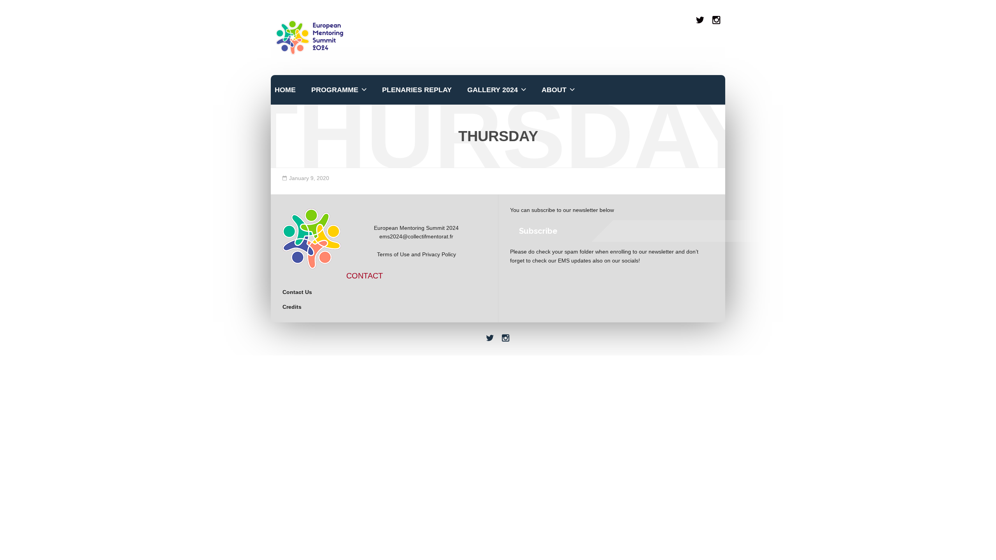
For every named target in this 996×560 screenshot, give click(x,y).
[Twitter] (700, 20)
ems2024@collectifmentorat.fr (416, 236)
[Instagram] (716, 20)
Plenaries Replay (417, 90)
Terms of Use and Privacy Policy (416, 254)
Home (285, 90)
